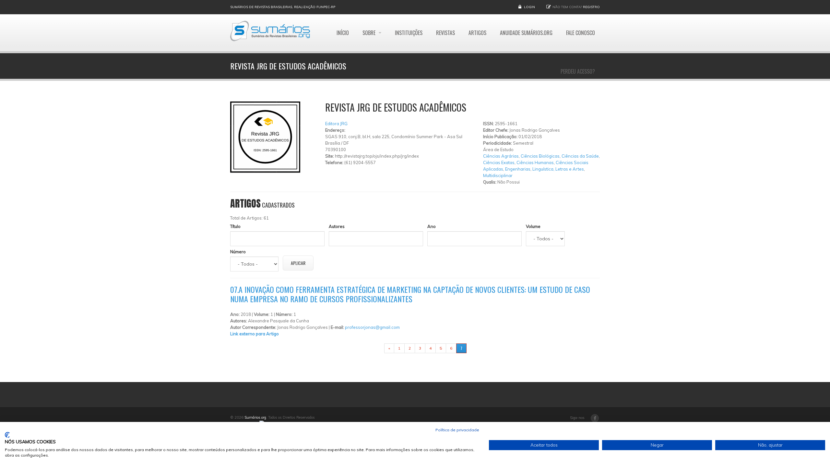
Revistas (445, 33)
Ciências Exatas (499, 162)
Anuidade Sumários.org (526, 33)
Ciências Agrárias (501, 156)
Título (235, 226)
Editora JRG (336, 123)
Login (529, 7)
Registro (591, 7)
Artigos (477, 33)
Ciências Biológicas (540, 156)
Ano (431, 226)
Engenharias (517, 169)
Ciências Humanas (535, 162)
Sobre (369, 33)
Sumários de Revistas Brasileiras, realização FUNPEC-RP (282, 7)
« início (374, 348)
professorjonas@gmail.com (372, 327)
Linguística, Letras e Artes (558, 169)
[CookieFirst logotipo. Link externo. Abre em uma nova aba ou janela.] (7, 435)
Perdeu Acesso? (578, 71)
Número (238, 251)
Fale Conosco (580, 33)
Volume (533, 226)
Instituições (408, 33)
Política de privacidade (457, 429)
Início (343, 33)
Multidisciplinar (498, 175)
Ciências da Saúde (580, 156)
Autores (337, 226)
